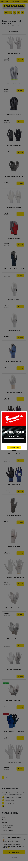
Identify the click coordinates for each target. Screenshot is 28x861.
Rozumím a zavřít (13, 447)
